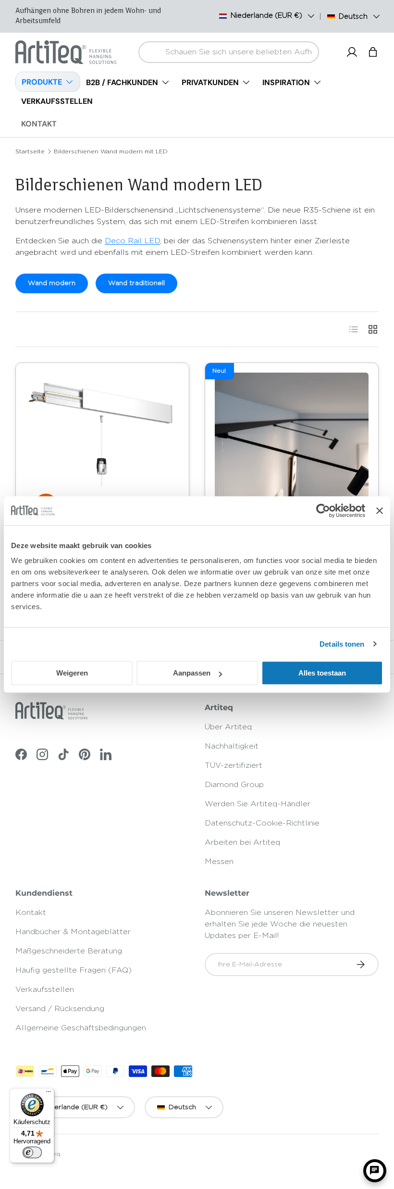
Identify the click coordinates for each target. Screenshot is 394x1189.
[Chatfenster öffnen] (374, 1170)
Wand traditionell (136, 283)
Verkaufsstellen (44, 989)
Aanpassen (191, 673)
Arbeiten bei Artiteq (242, 842)
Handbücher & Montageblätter (73, 932)
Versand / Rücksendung (59, 1009)
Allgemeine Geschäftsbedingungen (80, 1028)
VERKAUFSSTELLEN (57, 101)
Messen (219, 861)
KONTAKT (39, 124)
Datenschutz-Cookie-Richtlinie (262, 823)
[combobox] (228, 52)
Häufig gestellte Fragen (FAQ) (73, 970)
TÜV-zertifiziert (233, 765)
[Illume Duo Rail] (292, 449)
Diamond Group (234, 784)
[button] (372, 52)
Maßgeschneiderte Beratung (68, 951)
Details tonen (342, 644)
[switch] (32, 1152)
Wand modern (51, 283)
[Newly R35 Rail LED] (102, 449)
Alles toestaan (322, 673)
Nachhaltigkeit (232, 746)
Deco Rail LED (132, 241)
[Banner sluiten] (379, 510)
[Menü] (48, 1094)
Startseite (30, 151)
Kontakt (30, 912)
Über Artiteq (228, 727)
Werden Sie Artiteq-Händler (257, 804)
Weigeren (72, 673)
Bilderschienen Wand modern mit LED (111, 151)
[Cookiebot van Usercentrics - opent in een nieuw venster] (323, 510)
